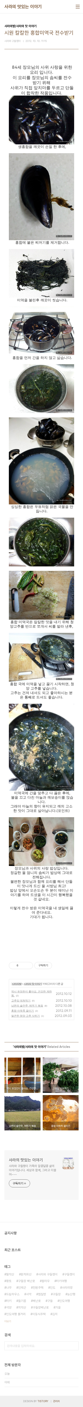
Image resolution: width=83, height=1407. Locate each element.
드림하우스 (12, 1294)
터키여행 (61, 1281)
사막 (28, 1294)
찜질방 (42, 1294)
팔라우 (46, 1281)
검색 (74, 1346)
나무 (9, 1287)
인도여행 (64, 1301)
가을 (58, 1307)
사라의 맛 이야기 (33, 983)
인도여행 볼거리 (16, 1314)
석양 (9, 1307)
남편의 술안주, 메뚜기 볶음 (27, 1005)
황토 (9, 1281)
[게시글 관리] (28, 965)
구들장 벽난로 (26, 1281)
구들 (50, 1301)
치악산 (22, 1307)
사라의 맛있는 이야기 (23, 6)
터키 (9, 1301)
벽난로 (37, 1301)
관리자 (56, 1401)
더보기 (7, 1321)
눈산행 (71, 1294)
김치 (55, 1314)
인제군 (22, 1287)
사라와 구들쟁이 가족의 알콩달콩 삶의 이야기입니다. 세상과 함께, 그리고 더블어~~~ (32, 1170)
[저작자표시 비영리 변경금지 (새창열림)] (58, 965)
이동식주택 (39, 1314)
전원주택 (38, 1287)
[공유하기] (22, 965)
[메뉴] (77, 6)
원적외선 (26, 1274)
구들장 (57, 1294)
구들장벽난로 (41, 1307)
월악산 (10, 1274)
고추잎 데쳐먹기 (21, 1000)
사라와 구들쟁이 (48, 1274)
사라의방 (16, 983)
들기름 (22, 1301)
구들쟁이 (69, 1274)
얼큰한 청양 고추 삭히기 (25, 1015)
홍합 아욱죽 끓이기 (22, 1010)
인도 (52, 1287)
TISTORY (42, 1401)
